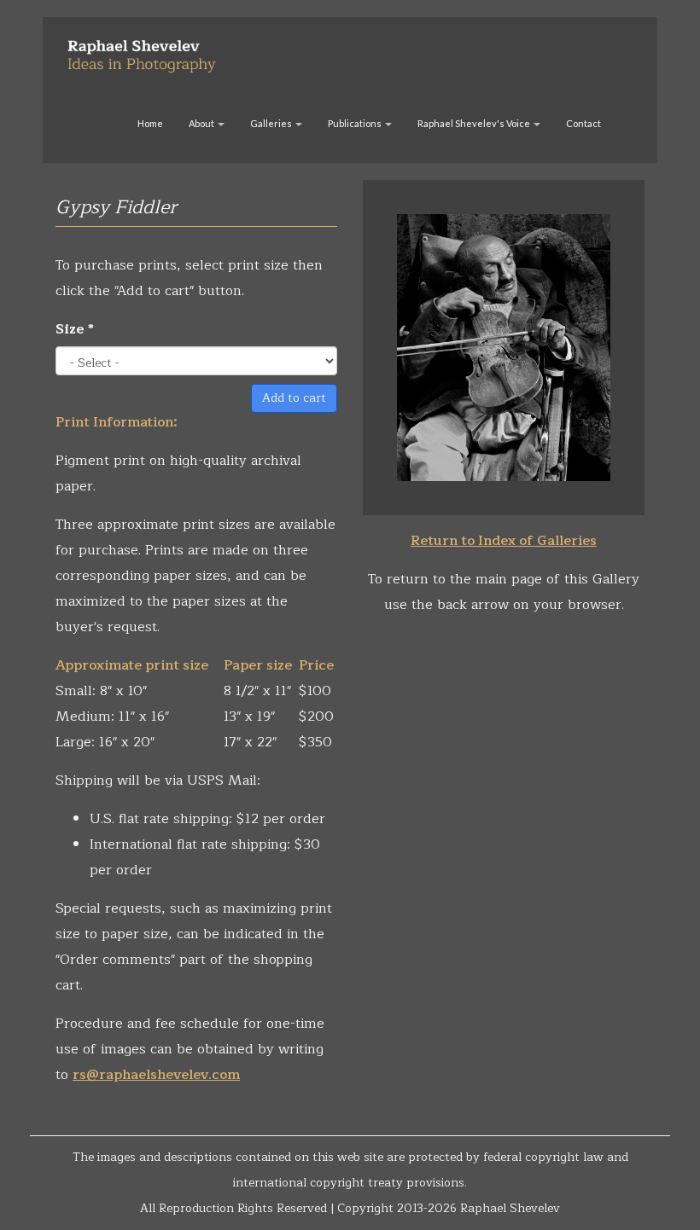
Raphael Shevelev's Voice (474, 123)
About (202, 123)
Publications (355, 123)
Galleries (272, 123)
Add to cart (294, 398)
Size (74, 329)
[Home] (148, 49)
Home (150, 123)
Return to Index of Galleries (504, 541)
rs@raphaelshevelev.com (156, 1075)
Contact (583, 123)
